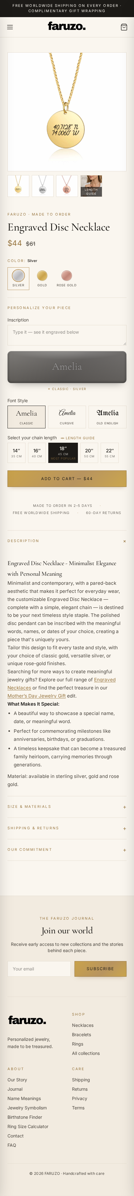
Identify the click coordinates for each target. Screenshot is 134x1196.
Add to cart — (67, 478)
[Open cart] (124, 27)
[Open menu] (10, 27)
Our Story (17, 1079)
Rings (77, 1043)
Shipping (81, 1079)
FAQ (11, 1145)
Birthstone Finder (24, 1117)
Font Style (17, 400)
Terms (78, 1107)
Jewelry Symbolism (27, 1107)
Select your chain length (51, 437)
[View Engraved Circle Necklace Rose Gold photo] (67, 186)
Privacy (79, 1098)
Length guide (80, 438)
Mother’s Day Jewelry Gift (36, 696)
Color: (22, 261)
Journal (14, 1089)
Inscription (18, 319)
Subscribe (100, 968)
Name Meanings (24, 1098)
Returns (80, 1089)
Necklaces (82, 1025)
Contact (15, 1135)
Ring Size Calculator (27, 1126)
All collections (86, 1053)
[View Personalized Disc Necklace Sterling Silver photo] (43, 186)
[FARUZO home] (67, 27)
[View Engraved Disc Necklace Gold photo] (18, 186)
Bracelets (81, 1034)
